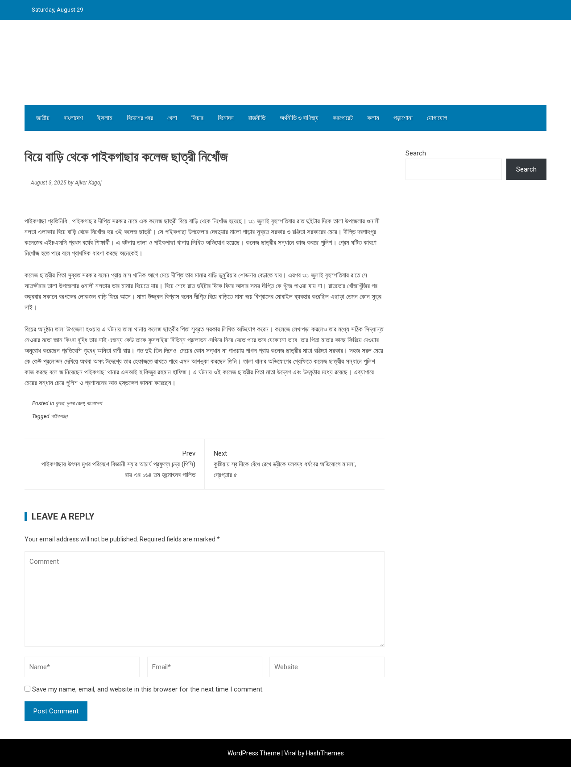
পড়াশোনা (403, 118)
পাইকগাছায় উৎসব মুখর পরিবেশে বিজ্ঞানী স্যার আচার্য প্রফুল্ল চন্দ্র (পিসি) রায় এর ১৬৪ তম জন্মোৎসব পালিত (118, 464)
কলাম (373, 118)
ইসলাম (104, 118)
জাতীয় (43, 118)
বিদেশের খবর (140, 118)
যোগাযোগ (437, 118)
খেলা (172, 118)
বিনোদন (226, 118)
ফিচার (197, 118)
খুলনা (59, 403)
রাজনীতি (256, 118)
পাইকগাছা (59, 416)
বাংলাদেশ (73, 118)
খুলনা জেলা (75, 403)
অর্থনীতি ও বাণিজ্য (299, 118)
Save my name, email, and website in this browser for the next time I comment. (148, 689)
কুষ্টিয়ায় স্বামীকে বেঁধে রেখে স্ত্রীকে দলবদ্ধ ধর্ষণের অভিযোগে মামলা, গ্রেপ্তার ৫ (285, 464)
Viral (290, 753)
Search (415, 153)
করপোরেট (343, 118)
